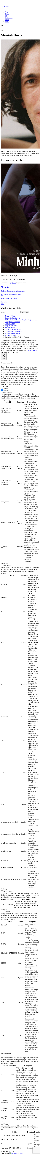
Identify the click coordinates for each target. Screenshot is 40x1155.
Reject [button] (10, 352)
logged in (13, 283)
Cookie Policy (10, 324)
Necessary (6, 390)
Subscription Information (13, 331)
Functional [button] (4, 563)
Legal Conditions (11, 326)
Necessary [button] (4, 388)
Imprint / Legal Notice (12, 333)
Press (7, 20)
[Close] (2, 30)
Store (7, 12)
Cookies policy (32, 350)
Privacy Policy (10, 316)
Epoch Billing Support (12, 318)
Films (7, 14)
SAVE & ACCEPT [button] (7, 1151)
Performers (8, 18)
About (7, 22)
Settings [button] (4, 352)
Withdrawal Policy (11, 335)
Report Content (10, 327)
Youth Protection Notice (13, 329)
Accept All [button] (15, 352)
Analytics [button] (4, 909)
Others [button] (3, 1122)
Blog (6, 16)
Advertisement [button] (6, 1054)
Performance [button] (5, 889)
